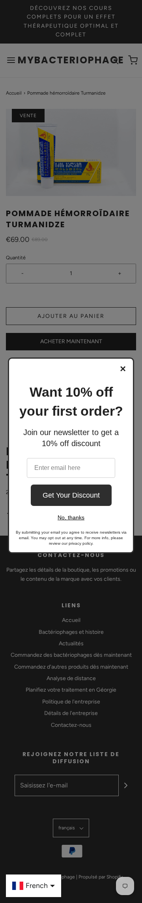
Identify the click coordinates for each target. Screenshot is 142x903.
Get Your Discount (71, 495)
